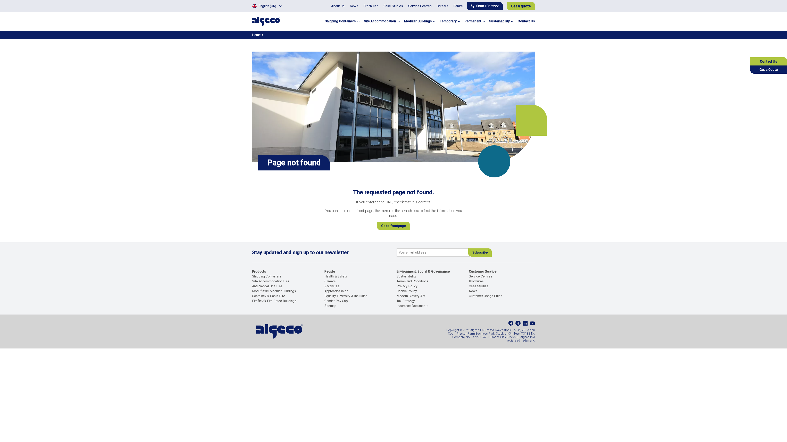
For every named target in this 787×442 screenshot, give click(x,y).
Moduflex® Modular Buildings (274, 291)
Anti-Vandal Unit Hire (267, 286)
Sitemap (330, 306)
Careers (330, 281)
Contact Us (768, 61)
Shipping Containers (266, 276)
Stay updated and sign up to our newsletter (300, 252)
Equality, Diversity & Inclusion (345, 296)
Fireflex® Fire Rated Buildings (274, 301)
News (473, 291)
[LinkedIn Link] (525, 324)
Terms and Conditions (412, 281)
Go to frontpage (393, 226)
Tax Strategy (406, 301)
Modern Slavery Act (411, 296)
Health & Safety (335, 276)
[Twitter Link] (518, 324)
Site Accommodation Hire (270, 281)
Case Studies (479, 286)
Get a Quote (769, 70)
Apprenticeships (336, 291)
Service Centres (480, 276)
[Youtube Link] (532, 324)
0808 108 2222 (487, 6)
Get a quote (521, 6)
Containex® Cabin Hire (268, 296)
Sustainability (406, 276)
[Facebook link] (510, 324)
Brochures (476, 281)
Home (256, 35)
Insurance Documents (412, 306)
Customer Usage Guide (486, 296)
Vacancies (331, 286)
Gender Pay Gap (336, 301)
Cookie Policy (407, 291)
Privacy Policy (407, 286)
